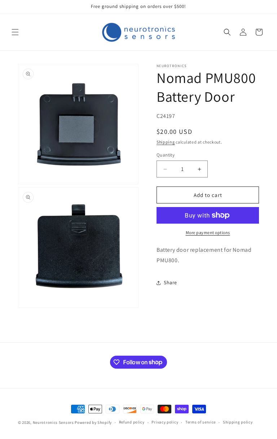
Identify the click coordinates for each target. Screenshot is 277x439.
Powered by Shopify (93, 422)
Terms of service (200, 422)
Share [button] (170, 282)
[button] (15, 32)
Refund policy (132, 422)
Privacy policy (164, 422)
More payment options (208, 232)
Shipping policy (238, 422)
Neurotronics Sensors (53, 422)
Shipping (166, 142)
